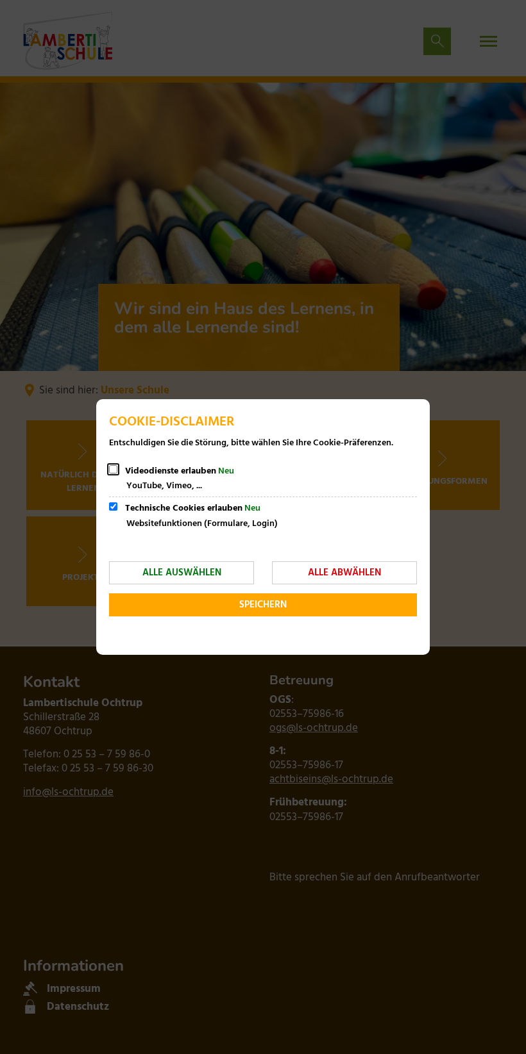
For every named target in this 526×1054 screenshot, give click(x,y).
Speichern (263, 605)
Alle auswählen (181, 573)
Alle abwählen (344, 573)
